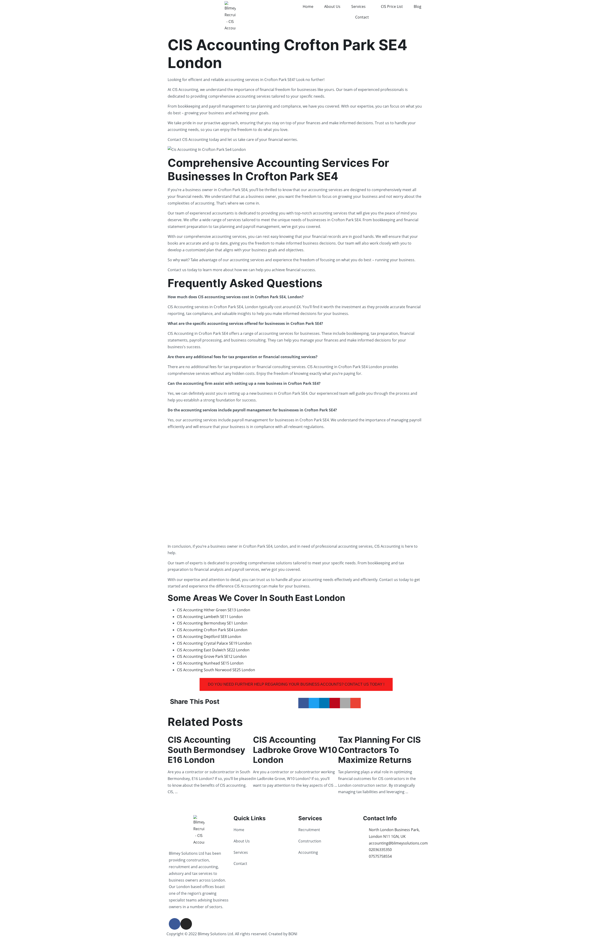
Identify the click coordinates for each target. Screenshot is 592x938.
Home (308, 6)
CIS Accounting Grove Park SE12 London (212, 656)
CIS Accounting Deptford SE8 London (209, 636)
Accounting (308, 852)
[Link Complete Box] (210, 764)
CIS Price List (392, 6)
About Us (332, 6)
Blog (417, 6)
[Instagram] (186, 924)
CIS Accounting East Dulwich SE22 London (213, 649)
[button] (303, 703)
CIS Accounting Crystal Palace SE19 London (214, 643)
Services (358, 6)
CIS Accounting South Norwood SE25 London (216, 669)
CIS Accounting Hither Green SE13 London (213, 609)
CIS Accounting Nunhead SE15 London (210, 663)
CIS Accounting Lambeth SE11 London (210, 616)
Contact (362, 17)
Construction (309, 841)
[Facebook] (174, 924)
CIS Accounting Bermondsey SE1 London (212, 623)
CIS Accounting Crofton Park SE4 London (212, 629)
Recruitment (309, 829)
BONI (292, 933)
